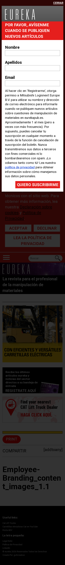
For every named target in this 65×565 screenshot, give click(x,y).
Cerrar (58, 3)
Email (10, 77)
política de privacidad (20, 167)
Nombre (12, 47)
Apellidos (13, 62)
